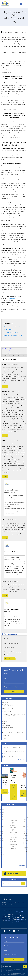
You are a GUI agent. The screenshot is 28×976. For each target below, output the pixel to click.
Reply (5, 387)
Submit (14, 691)
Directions (4, 721)
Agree (11, 687)
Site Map (17, 974)
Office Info (7, 920)
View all (20, 759)
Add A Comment (9, 659)
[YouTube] (14, 930)
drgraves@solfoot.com (8, 351)
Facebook (7, 355)
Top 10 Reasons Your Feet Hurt (13, 332)
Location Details (6, 718)
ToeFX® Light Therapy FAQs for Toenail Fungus (13, 752)
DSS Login (23, 974)
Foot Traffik (12, 298)
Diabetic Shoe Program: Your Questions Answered (13, 748)
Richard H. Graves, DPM (8, 348)
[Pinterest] (23, 930)
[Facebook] (4, 930)
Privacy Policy (13, 687)
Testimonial (9, 804)
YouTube (21, 355)
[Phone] (21, 4)
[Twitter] (9, 930)
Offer (6, 765)
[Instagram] (18, 930)
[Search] (23, 883)
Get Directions (7, 922)
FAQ (5, 743)
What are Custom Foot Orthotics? (13, 335)
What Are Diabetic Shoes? (10, 756)
